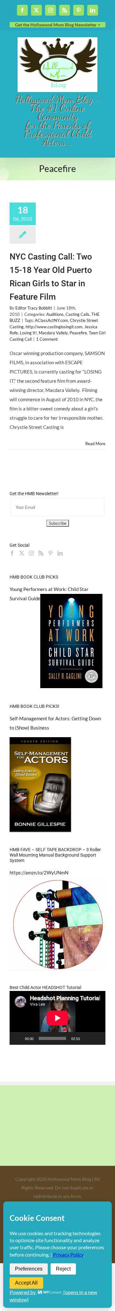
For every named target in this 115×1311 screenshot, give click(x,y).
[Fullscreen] (97, 1038)
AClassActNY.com (51, 320)
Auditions (55, 314)
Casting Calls (77, 314)
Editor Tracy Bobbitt (33, 307)
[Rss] (40, 553)
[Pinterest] (50, 553)
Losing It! (28, 332)
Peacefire (78, 332)
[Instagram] (31, 553)
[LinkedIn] (60, 553)
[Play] (18, 1038)
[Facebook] (12, 553)
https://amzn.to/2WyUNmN (39, 872)
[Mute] (87, 1038)
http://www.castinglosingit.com (54, 326)
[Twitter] (21, 553)
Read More (95, 443)
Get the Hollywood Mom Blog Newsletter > (57, 24)
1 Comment (47, 339)
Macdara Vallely (53, 332)
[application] (57, 1018)
